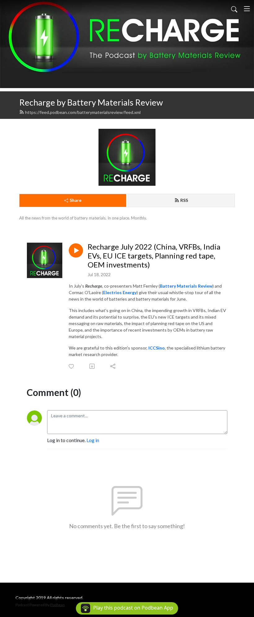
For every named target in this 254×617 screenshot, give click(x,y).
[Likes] (71, 366)
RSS (184, 200)
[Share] (113, 366)
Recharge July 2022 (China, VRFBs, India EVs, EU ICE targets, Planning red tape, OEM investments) (154, 255)
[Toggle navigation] (247, 9)
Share (75, 200)
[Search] (234, 8)
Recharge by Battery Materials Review (91, 102)
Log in (92, 440)
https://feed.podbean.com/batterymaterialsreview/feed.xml (83, 112)
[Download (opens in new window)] (92, 366)
